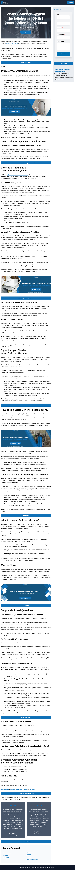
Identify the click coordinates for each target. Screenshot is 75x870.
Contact (71, 2)
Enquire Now (26, 515)
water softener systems (12, 43)
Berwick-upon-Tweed (32, 859)
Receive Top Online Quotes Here (26, 298)
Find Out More (26, 405)
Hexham (29, 857)
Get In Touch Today (26, 62)
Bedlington (13, 789)
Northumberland (5, 789)
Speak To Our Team (26, 717)
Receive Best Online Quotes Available (25, 163)
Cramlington (19, 789)
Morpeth (29, 852)
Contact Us (26, 605)
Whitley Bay (32, 789)
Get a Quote (25, 32)
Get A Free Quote (26, 841)
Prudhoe (29, 854)
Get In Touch (63, 63)
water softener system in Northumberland (17, 174)
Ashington (25, 789)
